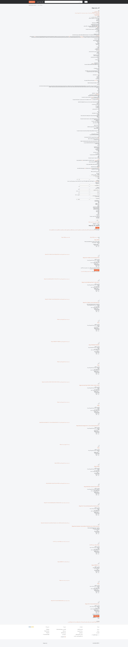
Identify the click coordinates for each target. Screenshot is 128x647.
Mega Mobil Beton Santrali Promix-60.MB (91, 486)
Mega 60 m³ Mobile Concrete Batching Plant (91, 302)
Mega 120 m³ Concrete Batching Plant (92, 603)
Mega (98, 322)
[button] (98, 246)
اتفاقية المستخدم (83, 271)
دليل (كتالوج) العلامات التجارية (78, 636)
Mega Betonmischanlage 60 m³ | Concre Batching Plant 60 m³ (87, 425)
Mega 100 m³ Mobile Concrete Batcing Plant (91, 257)
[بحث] (81, 1)
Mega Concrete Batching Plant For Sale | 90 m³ (90, 282)
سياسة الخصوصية (89, 271)
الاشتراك (96, 270)
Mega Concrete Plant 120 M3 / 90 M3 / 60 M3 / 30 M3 (89, 385)
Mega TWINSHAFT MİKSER (94, 344)
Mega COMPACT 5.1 (95, 565)
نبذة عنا (98, 629)
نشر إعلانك (96, 616)
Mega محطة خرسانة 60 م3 (94, 544)
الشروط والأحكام (80, 629)
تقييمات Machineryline (79, 634)
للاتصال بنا (97, 632)
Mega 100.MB (96, 466)
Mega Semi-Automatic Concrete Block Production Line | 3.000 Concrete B (85, 526)
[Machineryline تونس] (94, 1)
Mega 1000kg (96, 239)
